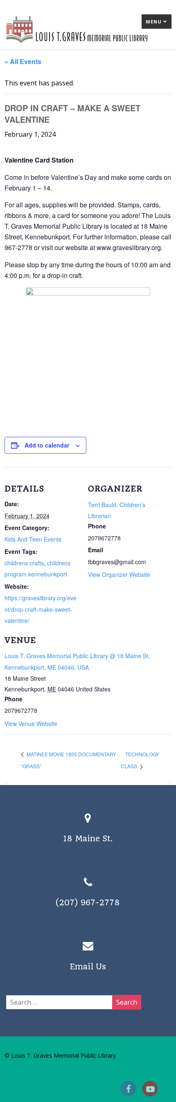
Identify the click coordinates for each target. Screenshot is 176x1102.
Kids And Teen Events (33, 539)
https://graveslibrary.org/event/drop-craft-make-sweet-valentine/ (41, 609)
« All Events (23, 61)
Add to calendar (47, 445)
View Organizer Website (119, 574)
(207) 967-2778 (88, 902)
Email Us (88, 966)
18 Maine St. (88, 838)
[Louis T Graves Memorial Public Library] (88, 44)
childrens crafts (24, 563)
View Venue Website (31, 723)
